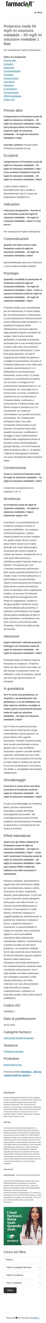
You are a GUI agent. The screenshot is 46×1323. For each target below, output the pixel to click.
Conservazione (11, 78)
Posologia (8, 75)
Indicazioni (9, 67)
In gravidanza (10, 89)
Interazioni (9, 85)
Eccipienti (8, 64)
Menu (39, 12)
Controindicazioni (12, 71)
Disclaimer (35, 1318)
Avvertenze (9, 82)
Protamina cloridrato (13, 1051)
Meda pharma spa (12, 1065)
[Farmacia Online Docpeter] (23, 1208)
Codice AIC (9, 99)
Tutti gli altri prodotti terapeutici (19, 1038)
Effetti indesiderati (12, 96)
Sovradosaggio (11, 92)
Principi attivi (10, 60)
